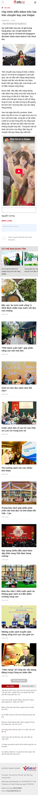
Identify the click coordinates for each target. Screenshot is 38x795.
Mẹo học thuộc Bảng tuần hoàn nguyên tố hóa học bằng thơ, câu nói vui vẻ (18, 723)
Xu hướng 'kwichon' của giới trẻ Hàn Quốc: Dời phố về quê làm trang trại (18, 753)
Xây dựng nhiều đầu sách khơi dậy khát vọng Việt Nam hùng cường (17, 553)
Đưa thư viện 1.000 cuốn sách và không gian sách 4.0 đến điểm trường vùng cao (18, 594)
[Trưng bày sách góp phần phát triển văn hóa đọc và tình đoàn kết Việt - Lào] (19, 492)
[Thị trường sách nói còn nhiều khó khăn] (19, 452)
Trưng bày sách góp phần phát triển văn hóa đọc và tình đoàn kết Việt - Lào (19, 510)
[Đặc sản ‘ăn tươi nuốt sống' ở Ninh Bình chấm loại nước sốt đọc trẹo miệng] (19, 290)
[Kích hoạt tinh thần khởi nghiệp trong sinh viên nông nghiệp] (12, 258)
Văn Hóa (7, 8)
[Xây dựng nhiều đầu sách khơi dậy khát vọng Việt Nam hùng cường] (19, 535)
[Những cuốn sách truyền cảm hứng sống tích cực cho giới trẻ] (19, 616)
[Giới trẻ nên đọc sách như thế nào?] (19, 372)
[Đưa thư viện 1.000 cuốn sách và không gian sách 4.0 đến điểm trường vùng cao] (19, 576)
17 (23, 702)
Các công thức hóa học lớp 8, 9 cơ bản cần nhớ (18, 730)
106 (4, 732)
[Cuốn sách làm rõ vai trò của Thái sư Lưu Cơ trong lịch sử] (19, 412)
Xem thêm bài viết (19, 680)
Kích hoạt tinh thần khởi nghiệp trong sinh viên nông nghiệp (11, 271)
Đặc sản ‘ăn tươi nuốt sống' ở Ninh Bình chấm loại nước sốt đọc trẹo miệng (19, 308)
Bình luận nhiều (27, 686)
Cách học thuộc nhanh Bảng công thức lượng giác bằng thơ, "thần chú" (18, 701)
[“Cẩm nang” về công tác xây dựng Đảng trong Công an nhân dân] (19, 654)
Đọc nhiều (10, 686)
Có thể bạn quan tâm (14, 249)
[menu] (3, 2)
